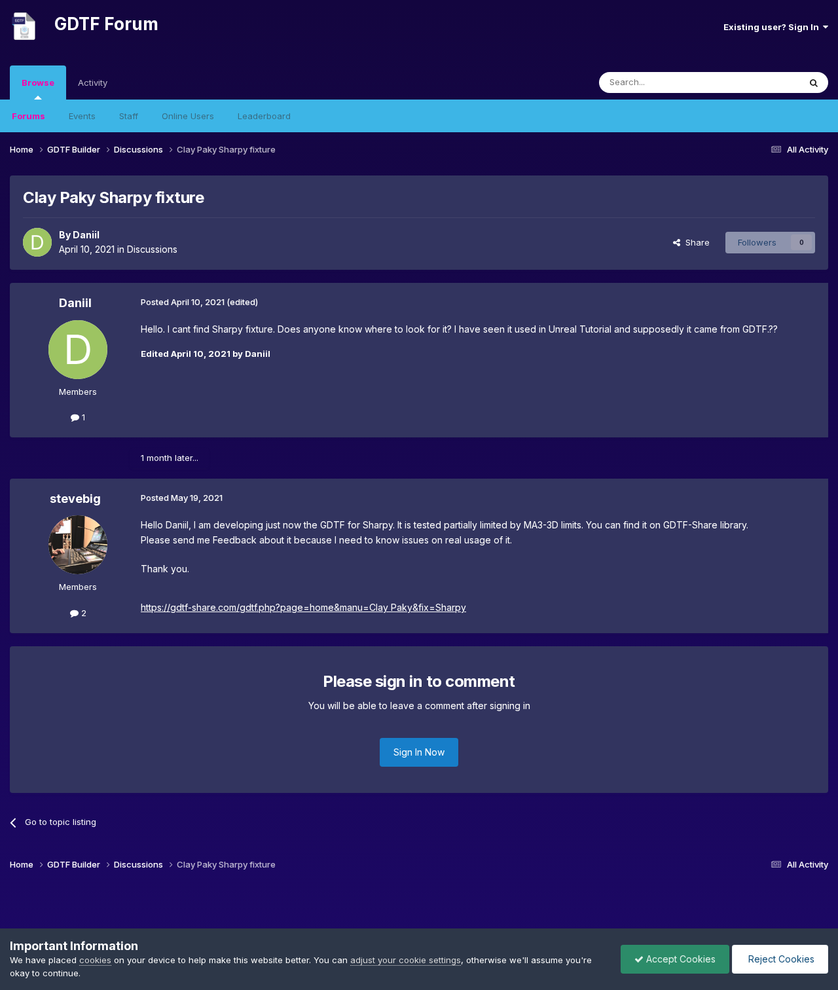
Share (695, 242)
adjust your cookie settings (405, 960)
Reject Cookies (780, 958)
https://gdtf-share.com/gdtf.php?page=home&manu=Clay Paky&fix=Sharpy (303, 607)
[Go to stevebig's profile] (77, 544)
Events (82, 116)
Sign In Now (419, 752)
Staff (128, 116)
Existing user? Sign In (773, 27)
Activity (92, 82)
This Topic (761, 82)
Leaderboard (264, 116)
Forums (28, 116)
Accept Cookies (680, 958)
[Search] (813, 82)
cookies (95, 960)
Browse (38, 82)
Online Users (188, 116)
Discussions (152, 249)
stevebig (75, 498)
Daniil (86, 234)
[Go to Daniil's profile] (37, 242)
